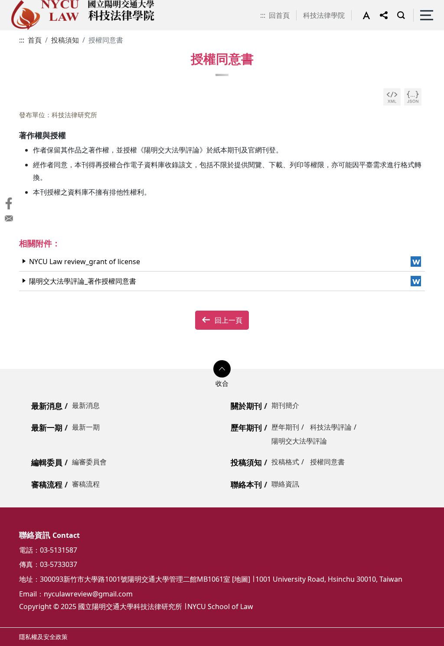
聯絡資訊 (285, 484)
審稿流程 (46, 484)
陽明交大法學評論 (299, 441)
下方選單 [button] (222, 369)
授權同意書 (327, 462)
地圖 (241, 579)
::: (262, 15)
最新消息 (46, 406)
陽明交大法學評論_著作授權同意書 (82, 281)
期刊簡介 (285, 405)
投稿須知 (65, 40)
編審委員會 (89, 462)
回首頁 (279, 15)
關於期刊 (246, 406)
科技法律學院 (324, 15)
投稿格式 (285, 462)
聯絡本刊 (246, 484)
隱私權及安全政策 (43, 637)
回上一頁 (228, 320)
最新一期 (46, 427)
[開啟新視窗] (392, 97)
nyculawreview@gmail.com (88, 594)
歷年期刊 (246, 427)
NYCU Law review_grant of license (84, 261)
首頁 (35, 40)
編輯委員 (46, 462)
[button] (371, 15)
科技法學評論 (331, 427)
